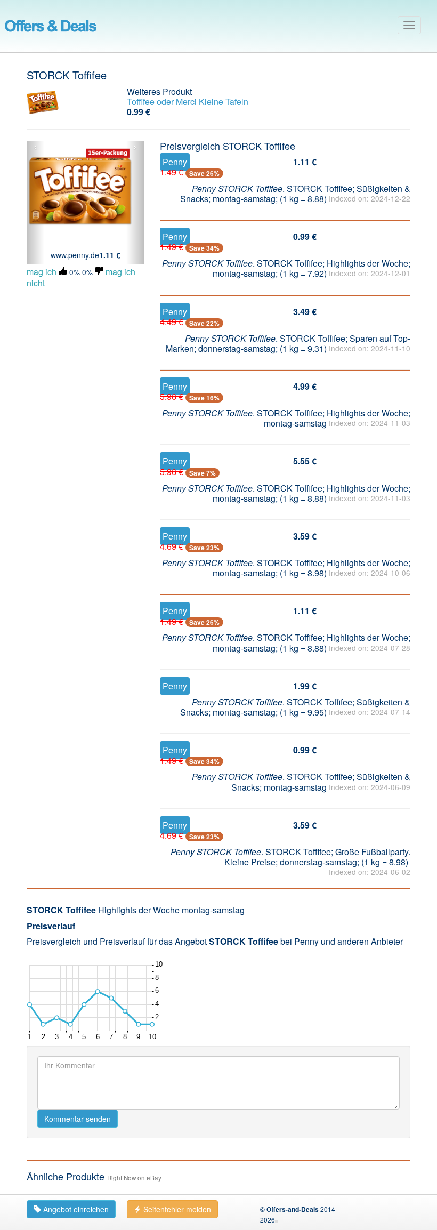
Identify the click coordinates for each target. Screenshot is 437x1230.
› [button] (135, 147)
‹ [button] (35, 147)
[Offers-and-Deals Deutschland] (50, 24)
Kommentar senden (77, 1118)
